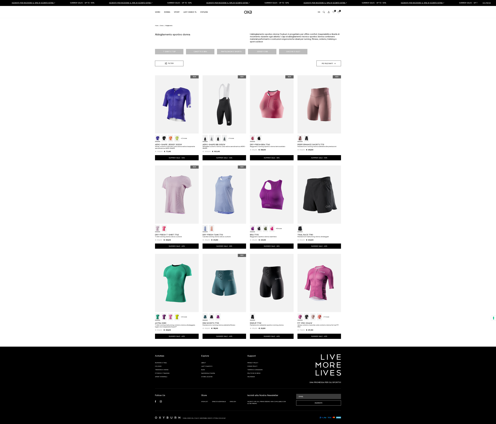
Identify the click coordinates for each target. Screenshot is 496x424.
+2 (184, 138)
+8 (279, 228)
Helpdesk (251, 376)
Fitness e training (162, 373)
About (203, 362)
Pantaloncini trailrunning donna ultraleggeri (313, 236)
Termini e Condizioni (255, 369)
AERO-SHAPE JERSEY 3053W (168, 144)
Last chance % (206, 366)
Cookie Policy (252, 366)
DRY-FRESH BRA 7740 (260, 144)
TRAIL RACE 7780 (305, 234)
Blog (203, 369)
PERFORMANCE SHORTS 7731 (310, 144)
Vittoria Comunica (219, 418)
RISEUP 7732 (255, 323)
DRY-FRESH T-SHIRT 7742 (167, 234)
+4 (184, 317)
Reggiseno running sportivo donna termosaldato (267, 146)
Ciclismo (158, 366)
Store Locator (206, 376)
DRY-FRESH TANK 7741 (213, 234)
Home (156, 25)
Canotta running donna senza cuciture (217, 236)
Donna (162, 25)
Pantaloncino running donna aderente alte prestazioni (316, 146)
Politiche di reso (253, 373)
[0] (333, 12)
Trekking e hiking (161, 369)
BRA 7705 (254, 234)
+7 (326, 317)
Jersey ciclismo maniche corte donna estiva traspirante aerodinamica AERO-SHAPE (175, 147)
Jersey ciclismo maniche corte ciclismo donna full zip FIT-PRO (318, 326)
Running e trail (161, 362)
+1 (231, 138)
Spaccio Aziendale (219, 401)
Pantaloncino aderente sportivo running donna (267, 325)
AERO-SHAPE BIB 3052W (214, 144)
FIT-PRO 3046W (304, 323)
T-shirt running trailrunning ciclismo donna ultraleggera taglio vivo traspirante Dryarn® (175, 326)
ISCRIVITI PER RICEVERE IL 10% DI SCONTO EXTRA (32, 3)
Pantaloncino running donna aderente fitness (219, 325)
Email (301, 396)
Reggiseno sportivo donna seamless (263, 236)
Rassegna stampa (208, 373)
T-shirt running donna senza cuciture (168, 236)
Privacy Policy (252, 362)
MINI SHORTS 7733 (211, 323)
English (233, 401)
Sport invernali (161, 376)
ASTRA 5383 (160, 323)
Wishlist (204, 401)
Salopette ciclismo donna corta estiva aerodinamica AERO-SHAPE (224, 147)
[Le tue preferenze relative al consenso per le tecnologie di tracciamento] (493, 318)
